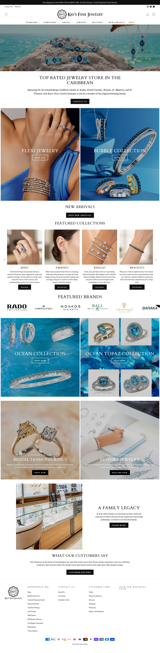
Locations (61, 596)
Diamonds (32, 22)
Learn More (119, 525)
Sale (131, 22)
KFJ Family (32, 615)
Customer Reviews (80, 572)
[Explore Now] (119, 440)
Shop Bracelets (137, 287)
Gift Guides (32, 611)
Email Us (61, 592)
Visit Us (18, 6)
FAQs (91, 592)
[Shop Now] (40, 357)
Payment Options (95, 596)
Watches (98, 22)
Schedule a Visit (63, 600)
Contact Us (9, 6)
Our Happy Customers (35, 623)
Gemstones (50, 22)
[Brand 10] (102, 307)
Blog (29, 592)
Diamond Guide (33, 603)
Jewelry (82, 22)
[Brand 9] (75, 307)
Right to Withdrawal (96, 611)
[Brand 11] (129, 307)
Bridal (66, 22)
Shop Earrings (62, 287)
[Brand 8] (48, 307)
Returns (92, 600)
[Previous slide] (4, 260)
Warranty (92, 607)
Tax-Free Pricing (33, 607)
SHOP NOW (80, 54)
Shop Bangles (99, 287)
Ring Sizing (32, 627)
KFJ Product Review (35, 619)
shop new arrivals (80, 215)
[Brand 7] (21, 307)
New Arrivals (117, 22)
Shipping (92, 603)
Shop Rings (24, 287)
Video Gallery (32, 631)
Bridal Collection (34, 596)
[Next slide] (156, 260)
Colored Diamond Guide (36, 600)
